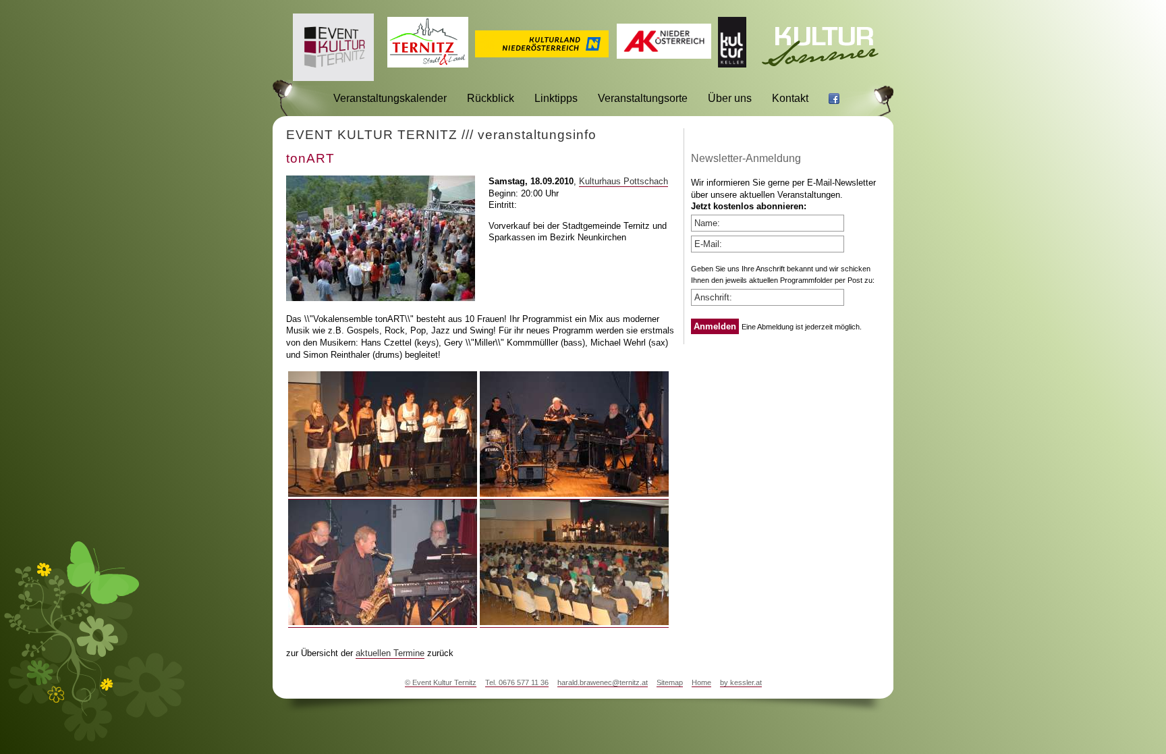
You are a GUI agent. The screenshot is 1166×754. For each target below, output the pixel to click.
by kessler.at (741, 682)
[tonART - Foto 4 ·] (574, 622)
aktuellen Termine (390, 653)
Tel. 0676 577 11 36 (517, 682)
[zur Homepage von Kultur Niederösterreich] (542, 53)
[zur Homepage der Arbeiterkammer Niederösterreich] (664, 55)
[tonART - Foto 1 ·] (382, 494)
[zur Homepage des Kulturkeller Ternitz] (732, 64)
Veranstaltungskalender (390, 98)
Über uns (730, 98)
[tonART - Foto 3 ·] (382, 622)
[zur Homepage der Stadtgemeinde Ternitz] (427, 64)
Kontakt (790, 98)
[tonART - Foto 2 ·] (574, 494)
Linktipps (556, 98)
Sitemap (670, 682)
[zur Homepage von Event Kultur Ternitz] (333, 77)
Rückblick (490, 98)
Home (701, 682)
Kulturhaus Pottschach (623, 181)
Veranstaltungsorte (643, 98)
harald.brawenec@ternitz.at (602, 682)
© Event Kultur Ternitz (440, 682)
